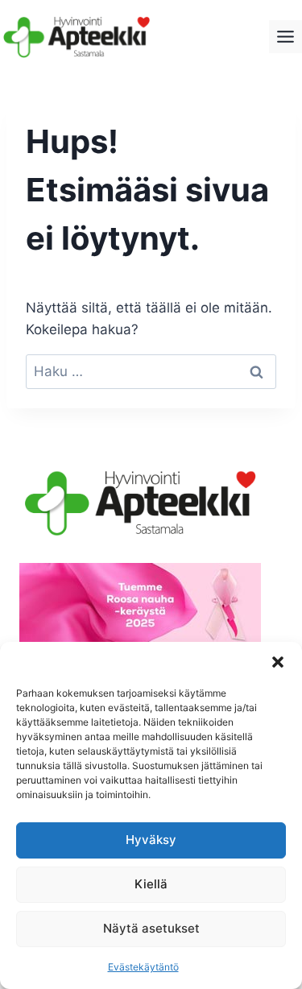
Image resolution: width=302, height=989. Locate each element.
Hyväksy (151, 839)
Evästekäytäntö (143, 967)
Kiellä (151, 884)
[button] (278, 662)
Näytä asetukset (151, 928)
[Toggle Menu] (285, 36)
